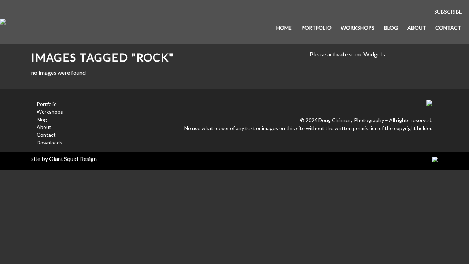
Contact (448, 28)
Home (284, 28)
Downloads (49, 142)
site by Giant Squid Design (64, 158)
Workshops (357, 28)
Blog (391, 28)
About (416, 28)
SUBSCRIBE (448, 11)
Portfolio (316, 28)
